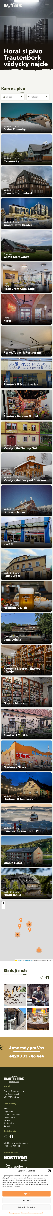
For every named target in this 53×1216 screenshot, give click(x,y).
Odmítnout (26, 1200)
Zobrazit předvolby (26, 1207)
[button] (49, 1171)
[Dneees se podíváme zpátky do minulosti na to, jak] (38, 1019)
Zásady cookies (14, 1213)
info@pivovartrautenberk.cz (16, 1143)
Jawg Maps (28, 960)
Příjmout (26, 1194)
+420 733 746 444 (26, 1056)
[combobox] (13, 97)
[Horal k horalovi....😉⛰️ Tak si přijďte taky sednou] (15, 995)
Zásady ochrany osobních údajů (32, 1213)
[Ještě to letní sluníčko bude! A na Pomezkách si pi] (15, 1019)
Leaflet (19, 960)
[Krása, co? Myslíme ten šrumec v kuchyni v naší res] (38, 995)
